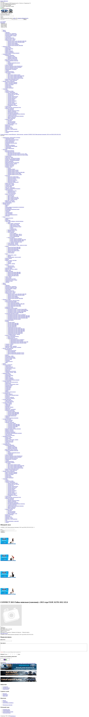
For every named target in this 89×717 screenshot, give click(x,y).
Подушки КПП (8, 208)
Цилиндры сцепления (9, 435)
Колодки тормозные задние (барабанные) (13, 66)
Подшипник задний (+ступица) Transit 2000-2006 (18, 310)
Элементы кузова (9, 280)
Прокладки (7, 175)
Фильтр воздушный (9, 84)
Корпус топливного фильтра (11, 83)
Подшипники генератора (13, 112)
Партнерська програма (7, 704)
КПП (6, 206)
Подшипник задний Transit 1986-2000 (15, 312)
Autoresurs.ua (12, 715)
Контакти (5, 693)
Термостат (7, 416)
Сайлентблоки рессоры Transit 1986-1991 (16, 328)
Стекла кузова (8, 277)
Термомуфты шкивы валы (10, 415)
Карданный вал (8, 349)
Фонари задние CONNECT (13, 44)
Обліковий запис (6, 709)
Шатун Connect (11, 196)
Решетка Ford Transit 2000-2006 (14, 273)
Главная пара (8, 365)
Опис (1, 633)
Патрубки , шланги (9, 407)
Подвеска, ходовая (8, 134)
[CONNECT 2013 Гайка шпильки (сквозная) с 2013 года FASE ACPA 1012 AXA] (11, 625)
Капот (6, 253)
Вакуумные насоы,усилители (11, 59)
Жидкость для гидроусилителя (11, 382)
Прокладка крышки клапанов (14, 177)
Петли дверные (11, 232)
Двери (9, 222)
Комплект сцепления (9, 422)
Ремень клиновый (9, 50)
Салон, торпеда (8, 276)
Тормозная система (7, 54)
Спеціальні (5, 701)
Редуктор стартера (11, 121)
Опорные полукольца (9, 164)
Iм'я (1, 529)
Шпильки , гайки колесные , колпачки (20, 134)
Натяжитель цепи (11, 191)
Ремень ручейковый (9, 51)
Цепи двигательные (12, 192)
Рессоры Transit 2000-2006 (13, 324)
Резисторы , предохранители (11, 129)
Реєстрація (2, 22)
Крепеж (7, 354)
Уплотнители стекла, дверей (11, 279)
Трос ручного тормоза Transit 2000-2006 (16, 75)
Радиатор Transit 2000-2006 (13, 413)
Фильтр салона (8, 86)
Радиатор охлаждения (9, 410)
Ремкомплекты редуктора (10, 371)
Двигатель (5, 149)
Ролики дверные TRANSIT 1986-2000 (18, 239)
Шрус (6, 362)
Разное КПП (7, 210)
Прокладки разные (11, 181)
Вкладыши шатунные (9, 151)
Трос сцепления (8, 434)
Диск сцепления (8, 421)
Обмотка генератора (12, 111)
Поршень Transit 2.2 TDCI (13, 171)
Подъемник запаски (9, 320)
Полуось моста (8, 369)
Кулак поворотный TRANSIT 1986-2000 (16, 303)
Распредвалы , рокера (9, 184)
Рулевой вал (7, 389)
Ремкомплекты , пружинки (10, 69)
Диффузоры (7, 404)
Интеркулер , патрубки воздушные (12, 158)
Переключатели (8, 126)
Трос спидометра (8, 213)
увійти (14, 18)
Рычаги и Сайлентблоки (10, 335)
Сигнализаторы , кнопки (13, 244)
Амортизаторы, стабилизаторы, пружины (11, 137)
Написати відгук (25, 632)
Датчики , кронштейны (10, 92)
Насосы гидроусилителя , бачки (11, 384)
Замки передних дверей (15, 225)
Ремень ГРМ (7, 49)
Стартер (7, 132)
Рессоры (7, 321)
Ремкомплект (10, 63)
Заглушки (10, 261)
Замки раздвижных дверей (15, 226)
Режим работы (6, 689)
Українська (3, 8)
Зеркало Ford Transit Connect (13, 250)
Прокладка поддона (12, 178)
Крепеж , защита (8, 437)
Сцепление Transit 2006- (13, 426)
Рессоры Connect (11, 322)
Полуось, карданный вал (8, 348)
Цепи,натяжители (9, 189)
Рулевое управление (7, 380)
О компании (5, 686)
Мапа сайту (5, 695)
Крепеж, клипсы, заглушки (11, 260)
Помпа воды (7, 408)
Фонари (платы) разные (13, 43)
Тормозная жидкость (9, 71)
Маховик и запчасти (9, 430)
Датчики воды (11, 95)
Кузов (4, 216)
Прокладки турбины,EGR (13, 182)
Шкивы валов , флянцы (10, 201)
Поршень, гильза (8, 166)
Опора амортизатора (9, 141)
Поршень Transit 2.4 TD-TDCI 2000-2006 (16, 172)
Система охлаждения (7, 402)
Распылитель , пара (9, 440)
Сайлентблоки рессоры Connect (14, 327)
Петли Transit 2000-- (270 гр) (16, 235)
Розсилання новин (7, 712)
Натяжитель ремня (9, 48)
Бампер (6, 219)
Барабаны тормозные (9, 55)
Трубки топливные (9, 441)
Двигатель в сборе (9, 157)
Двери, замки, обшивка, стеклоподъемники (14, 221)
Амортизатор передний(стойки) (12, 139)
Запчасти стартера (9, 119)
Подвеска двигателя (9, 165)
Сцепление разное (11, 427)
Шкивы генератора (12, 117)
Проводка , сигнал (9, 128)
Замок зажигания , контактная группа (13, 107)
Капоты (9, 256)
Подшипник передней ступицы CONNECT (17, 314)
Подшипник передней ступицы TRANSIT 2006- (18, 317)
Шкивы (6, 390)
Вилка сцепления (9, 420)
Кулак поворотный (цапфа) (11, 301)
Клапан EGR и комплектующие (11, 395)
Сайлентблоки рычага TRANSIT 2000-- (18, 342)
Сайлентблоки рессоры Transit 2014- (15, 333)
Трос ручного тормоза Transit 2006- (15, 76)
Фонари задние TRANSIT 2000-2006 (15, 45)
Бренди (4, 700)
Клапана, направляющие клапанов (12, 159)
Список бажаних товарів (8, 711)
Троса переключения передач (11, 214)
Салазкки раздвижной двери (16, 241)
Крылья (6, 264)
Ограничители (13, 228)
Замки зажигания (8, 400)
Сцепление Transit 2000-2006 (14, 425)
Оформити (6, 1)
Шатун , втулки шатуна (10, 194)
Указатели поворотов (9, 37)
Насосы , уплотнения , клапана (11, 439)
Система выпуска (6, 392)
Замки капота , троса (12, 254)
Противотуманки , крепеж (10, 35)
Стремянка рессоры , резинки (14, 334)
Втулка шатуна (11, 195)
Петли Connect (13, 233)
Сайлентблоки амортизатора (11, 146)
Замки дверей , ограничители (14, 223)
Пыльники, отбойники (10, 145)
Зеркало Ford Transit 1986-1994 (14, 247)
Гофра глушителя (8, 394)
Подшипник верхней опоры (11, 142)
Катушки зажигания (9, 401)
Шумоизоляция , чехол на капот (14, 257)
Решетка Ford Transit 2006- (13, 274)
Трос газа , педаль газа (10, 187)
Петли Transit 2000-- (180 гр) (16, 234)
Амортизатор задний (9, 138)
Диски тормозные (9, 65)
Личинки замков (8, 267)
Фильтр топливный (9, 87)
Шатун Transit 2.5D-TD (12, 199)
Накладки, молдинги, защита (11, 269)
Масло (4, 30)
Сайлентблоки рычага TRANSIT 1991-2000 (19, 341)
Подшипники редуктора (10, 367)
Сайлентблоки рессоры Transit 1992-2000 (16, 329)
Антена (6, 89)
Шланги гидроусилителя (10, 391)
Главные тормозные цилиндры (11, 60)
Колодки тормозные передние (11, 68)
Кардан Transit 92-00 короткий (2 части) (16, 353)
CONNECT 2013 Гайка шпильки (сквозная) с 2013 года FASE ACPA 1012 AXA (44, 134)
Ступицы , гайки (8, 345)
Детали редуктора (9, 366)
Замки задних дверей (14, 224)
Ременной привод (6, 46)
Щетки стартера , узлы (12, 123)
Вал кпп (7, 204)
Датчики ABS (8, 106)
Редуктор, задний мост (7, 364)
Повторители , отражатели (10, 33)
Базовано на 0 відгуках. (16, 632)
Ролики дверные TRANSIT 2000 (17, 240)
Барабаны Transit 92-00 (12, 58)
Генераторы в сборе (9, 91)
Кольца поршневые (9, 161)
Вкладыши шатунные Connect (14, 152)
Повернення (5, 694)
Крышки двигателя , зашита (11, 163)
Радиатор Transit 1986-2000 (13, 412)
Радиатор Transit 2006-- (12, 414)
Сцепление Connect (12, 423)
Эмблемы (7, 282)
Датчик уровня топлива (13, 93)
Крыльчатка (7, 405)
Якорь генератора (11, 118)
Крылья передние (11, 266)
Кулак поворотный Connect (13, 302)
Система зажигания (7, 399)
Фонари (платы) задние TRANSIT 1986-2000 (17, 41)
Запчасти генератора (9, 108)
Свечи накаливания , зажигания (12, 131)
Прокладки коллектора (12, 179)
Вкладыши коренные (9, 150)
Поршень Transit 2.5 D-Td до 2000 (15, 174)
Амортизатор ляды (9, 217)
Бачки (9, 61)
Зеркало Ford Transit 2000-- (13, 249)
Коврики (7, 259)
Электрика (5, 88)
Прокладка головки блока (13, 176)
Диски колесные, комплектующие (12, 300)
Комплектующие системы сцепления (13, 428)
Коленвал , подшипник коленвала (12, 160)
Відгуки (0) (5, 633)
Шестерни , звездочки (9, 200)
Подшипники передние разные (14, 319)
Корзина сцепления (9, 429)
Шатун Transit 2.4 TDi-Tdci (13, 198)
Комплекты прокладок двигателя (12, 162)
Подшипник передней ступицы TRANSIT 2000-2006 (19, 316)
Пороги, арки (8, 270)
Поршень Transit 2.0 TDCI (13, 170)
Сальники (7, 211)
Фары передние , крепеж (10, 38)
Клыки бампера (8, 258)
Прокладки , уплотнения (10, 409)
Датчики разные (11, 99)
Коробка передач (6, 203)
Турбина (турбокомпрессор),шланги (12, 188)
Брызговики (7, 220)
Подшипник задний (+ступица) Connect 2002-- (17, 309)
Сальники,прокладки (12, 114)
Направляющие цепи (12, 190)
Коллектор (7, 396)
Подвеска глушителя (9, 397)
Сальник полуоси (9, 361)
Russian (9, 8)
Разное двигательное (9, 183)
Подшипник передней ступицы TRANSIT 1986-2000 (19, 315)
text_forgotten (3, 21)
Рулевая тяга (7, 388)
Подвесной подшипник (10, 357)
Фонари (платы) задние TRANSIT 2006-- (16, 42)
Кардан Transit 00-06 (12, 350)
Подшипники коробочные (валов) (12, 209)
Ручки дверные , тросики (13, 242)
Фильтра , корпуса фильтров (9, 81)
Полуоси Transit (8, 359)
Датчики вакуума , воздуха (13, 94)
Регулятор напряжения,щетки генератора (16, 113)
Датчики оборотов (11, 98)
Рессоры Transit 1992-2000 (13, 323)
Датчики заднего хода (12, 97)
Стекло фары (8, 36)
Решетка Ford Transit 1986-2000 (14, 272)
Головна (2, 134)
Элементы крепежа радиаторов (11, 417)
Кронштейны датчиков (12, 105)
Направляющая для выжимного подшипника (14, 207)
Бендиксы (10, 120)
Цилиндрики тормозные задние (11, 79)
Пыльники (7, 360)
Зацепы (11, 227)
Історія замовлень (6, 710)
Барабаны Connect (11, 56)
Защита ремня (8, 47)
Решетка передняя (9, 271)
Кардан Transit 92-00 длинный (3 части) (16, 352)
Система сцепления (7, 419)
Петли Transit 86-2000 (14, 236)
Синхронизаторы (8, 212)
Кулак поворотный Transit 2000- (14, 304)
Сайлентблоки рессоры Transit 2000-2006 (16, 330)
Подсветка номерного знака (11, 34)
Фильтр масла (8, 85)
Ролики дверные (11, 237)
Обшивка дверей (11, 231)
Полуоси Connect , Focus (10, 358)
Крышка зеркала (11, 251)
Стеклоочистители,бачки (10, 278)
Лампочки (7, 32)
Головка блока (8, 156)
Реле (6, 130)
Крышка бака (8, 438)
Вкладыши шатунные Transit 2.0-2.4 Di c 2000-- (17, 153)
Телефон (2, 530)
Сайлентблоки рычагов (12, 338)
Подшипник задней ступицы (11, 308)
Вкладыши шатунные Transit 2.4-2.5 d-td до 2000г (18, 154)
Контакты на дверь (12, 104)
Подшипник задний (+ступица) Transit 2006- (17, 311)
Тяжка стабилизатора (9, 148)
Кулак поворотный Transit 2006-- (14, 305)
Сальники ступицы (9, 344)
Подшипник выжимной (10, 432)
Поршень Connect (11, 169)
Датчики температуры (12, 103)
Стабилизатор (8, 147)
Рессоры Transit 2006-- (12, 325)
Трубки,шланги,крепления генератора (16, 116)
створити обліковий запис (23, 18)
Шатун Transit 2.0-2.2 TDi (13, 197)
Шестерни (7, 215)
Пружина (7, 144)
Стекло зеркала (11, 252)
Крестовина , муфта (9, 355)
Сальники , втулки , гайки (10, 372)
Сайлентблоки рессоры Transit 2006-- (15, 332)
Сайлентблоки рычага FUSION (16, 340)
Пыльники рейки (8, 385)
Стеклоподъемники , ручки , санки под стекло (17, 245)
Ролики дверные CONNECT (16, 238)
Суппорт (7, 70)
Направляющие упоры (12, 229)
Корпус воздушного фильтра (11, 82)
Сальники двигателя (9, 185)
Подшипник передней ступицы (11, 313)
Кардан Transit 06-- (11, 351)
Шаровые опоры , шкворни (11, 346)
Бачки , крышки (8, 403)
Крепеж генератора (9, 124)
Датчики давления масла (13, 96)
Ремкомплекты (8, 386)
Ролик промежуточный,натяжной (12, 53)
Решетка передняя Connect (13, 275)
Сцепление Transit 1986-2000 (14, 424)
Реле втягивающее (11, 122)
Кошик (1, 1)
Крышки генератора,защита (13, 110)
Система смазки (8, 186)
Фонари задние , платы (10, 40)
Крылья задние (11, 265)
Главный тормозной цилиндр (14, 62)
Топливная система (7, 436)
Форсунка (7, 442)
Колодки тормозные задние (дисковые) (13, 67)
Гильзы (9, 167)
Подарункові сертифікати (8, 702)
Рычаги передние (11, 337)
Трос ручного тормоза (9, 72)
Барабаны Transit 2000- (12, 57)
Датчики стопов (11, 101)
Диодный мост (11, 109)
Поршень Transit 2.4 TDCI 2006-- (14, 173)
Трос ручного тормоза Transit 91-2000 (15, 78)
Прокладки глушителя (10, 398)
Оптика (4, 31)
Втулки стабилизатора (10, 140)
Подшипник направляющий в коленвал (13, 433)
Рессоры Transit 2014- (12, 326)
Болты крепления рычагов (13, 336)
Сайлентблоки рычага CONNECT (17, 339)
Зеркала (7, 246)
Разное (9, 73)
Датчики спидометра (12, 100)
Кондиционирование (7, 202)
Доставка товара (6, 687)
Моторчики (7, 125)
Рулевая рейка (8, 387)
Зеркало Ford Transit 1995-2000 (14, 248)
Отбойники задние (9, 307)
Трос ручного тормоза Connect (14, 74)
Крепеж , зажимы (11, 263)
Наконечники (8, 383)
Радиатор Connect (11, 411)
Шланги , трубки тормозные (11, 80)
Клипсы (9, 262)
